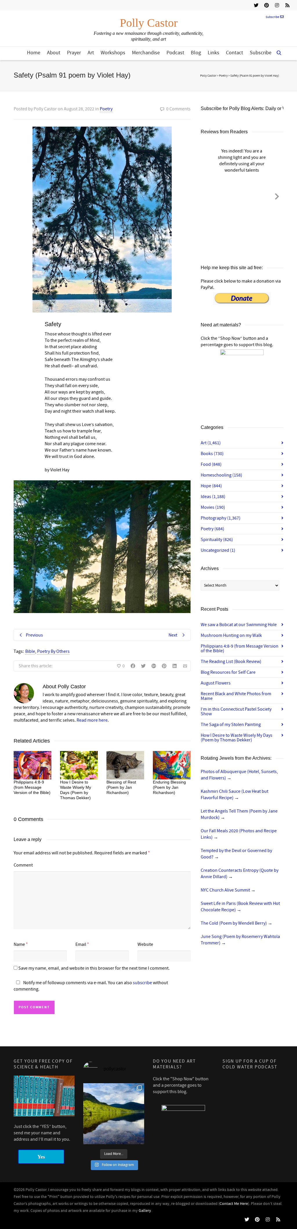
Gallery (145, 1210)
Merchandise (146, 52)
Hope (211, 486)
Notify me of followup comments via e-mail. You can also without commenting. (91, 986)
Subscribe (272, 17)
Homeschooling (221, 475)
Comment (23, 865)
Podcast (175, 52)
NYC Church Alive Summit (228, 890)
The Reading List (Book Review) (231, 661)
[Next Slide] (277, 195)
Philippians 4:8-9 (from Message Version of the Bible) (32, 787)
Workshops (113, 52)
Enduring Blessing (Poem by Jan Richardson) (169, 787)
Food (211, 464)
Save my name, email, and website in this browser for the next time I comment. (94, 968)
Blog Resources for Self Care (228, 672)
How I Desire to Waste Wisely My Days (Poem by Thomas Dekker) (236, 737)
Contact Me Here (234, 1203)
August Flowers (216, 683)
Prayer (74, 52)
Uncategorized (218, 550)
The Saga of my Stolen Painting (231, 724)
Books (212, 454)
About (53, 52)
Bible (30, 651)
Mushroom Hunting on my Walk (231, 635)
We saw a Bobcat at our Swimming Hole (239, 625)
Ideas (213, 496)
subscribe (142, 983)
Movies (213, 507)
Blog (196, 52)
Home (33, 52)
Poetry (106, 109)
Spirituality (217, 539)
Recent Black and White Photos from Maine (236, 696)
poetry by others (53, 651)
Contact (234, 52)
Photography (220, 518)
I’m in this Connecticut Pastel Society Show (236, 711)
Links (213, 52)
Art (91, 52)
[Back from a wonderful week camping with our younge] (113, 1113)
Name (19, 944)
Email (80, 944)
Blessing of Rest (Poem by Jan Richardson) (121, 787)
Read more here (92, 720)
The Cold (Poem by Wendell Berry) (236, 923)
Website (145, 944)
